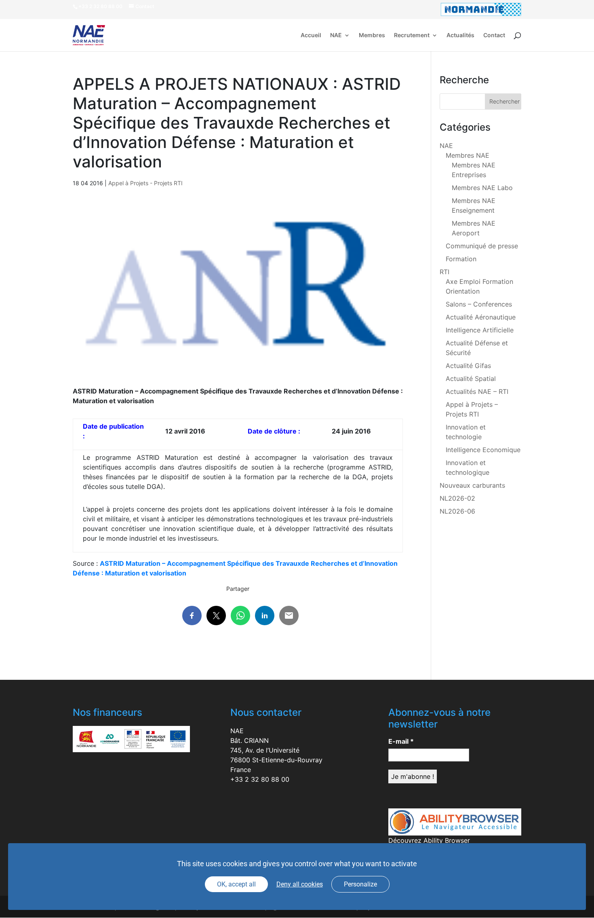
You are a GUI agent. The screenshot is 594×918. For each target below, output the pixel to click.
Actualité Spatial (471, 378)
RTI (444, 272)
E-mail (401, 741)
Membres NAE (467, 155)
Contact (494, 35)
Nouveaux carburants (472, 485)
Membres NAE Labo (482, 188)
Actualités (460, 35)
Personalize (360, 884)
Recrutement (412, 35)
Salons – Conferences (479, 304)
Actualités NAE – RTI (477, 391)
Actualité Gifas (468, 366)
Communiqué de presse (482, 246)
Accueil (311, 35)
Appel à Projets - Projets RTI (145, 183)
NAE (336, 35)
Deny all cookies (299, 884)
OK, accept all (236, 884)
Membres (372, 35)
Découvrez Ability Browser (429, 840)
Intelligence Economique (483, 450)
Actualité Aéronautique (481, 317)
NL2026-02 (457, 498)
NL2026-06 (457, 511)
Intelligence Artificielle (480, 330)
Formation (461, 259)
